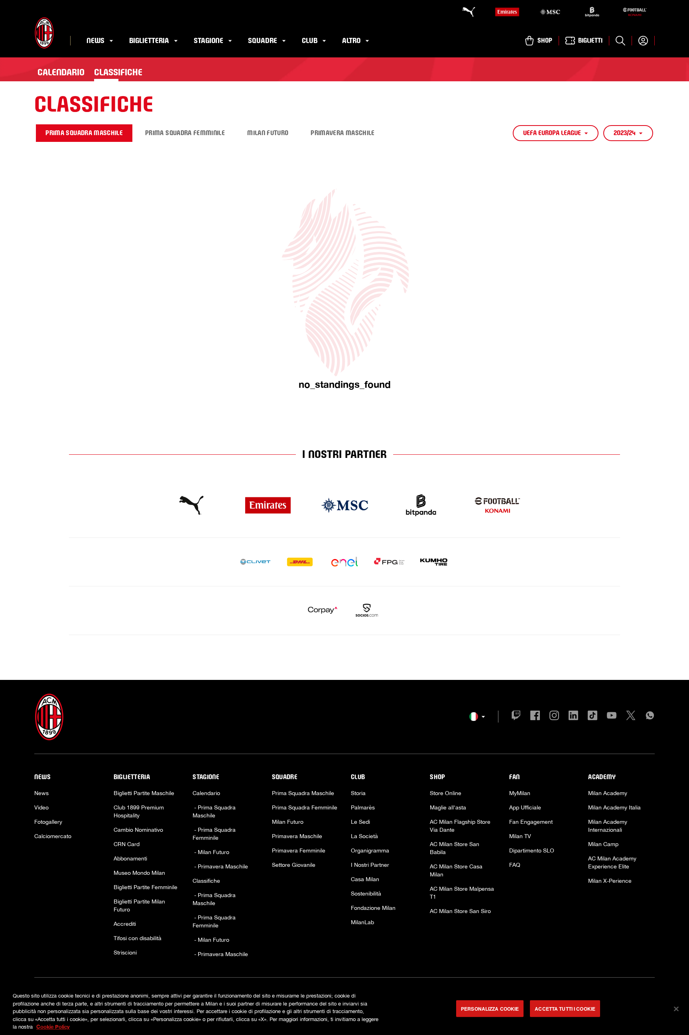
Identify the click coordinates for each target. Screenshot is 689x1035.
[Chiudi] (676, 1009)
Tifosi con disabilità (137, 938)
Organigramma (370, 850)
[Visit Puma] (191, 505)
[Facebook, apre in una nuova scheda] (535, 717)
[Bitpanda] (592, 12)
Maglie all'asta (448, 807)
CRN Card (127, 844)
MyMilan (519, 793)
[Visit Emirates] (268, 505)
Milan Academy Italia (614, 807)
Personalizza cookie (490, 1008)
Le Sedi (360, 822)
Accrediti (125, 924)
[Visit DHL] (300, 562)
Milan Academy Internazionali (607, 826)
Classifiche (206, 881)
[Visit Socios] (367, 611)
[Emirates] (507, 12)
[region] (344, 1009)
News (41, 793)
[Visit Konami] (498, 505)
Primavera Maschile (297, 836)
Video (41, 807)
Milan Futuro (287, 822)
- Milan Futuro (211, 852)
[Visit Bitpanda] (421, 505)
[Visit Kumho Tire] (434, 562)
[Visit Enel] (344, 562)
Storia (358, 793)
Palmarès (363, 807)
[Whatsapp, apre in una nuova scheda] (650, 717)
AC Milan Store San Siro (460, 911)
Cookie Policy (53, 1026)
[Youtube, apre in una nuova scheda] (611, 717)
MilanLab (362, 922)
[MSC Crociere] (550, 12)
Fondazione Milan (373, 908)
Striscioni (125, 952)
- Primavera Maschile (220, 866)
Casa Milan (365, 879)
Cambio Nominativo (138, 830)
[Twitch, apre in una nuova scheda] (516, 717)
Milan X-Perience (610, 881)
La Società (364, 836)
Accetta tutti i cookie (565, 1008)
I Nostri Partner (370, 865)
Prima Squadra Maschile (303, 793)
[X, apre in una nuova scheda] (631, 717)
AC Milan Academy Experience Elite (612, 862)
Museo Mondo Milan (139, 873)
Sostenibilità (366, 893)
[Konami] (635, 12)
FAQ (514, 865)
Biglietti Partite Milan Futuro (139, 905)
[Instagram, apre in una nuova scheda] (554, 717)
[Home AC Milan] (44, 33)
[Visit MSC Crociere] (344, 505)
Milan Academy (607, 793)
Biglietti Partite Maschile (144, 793)
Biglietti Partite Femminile (145, 887)
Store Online (445, 793)
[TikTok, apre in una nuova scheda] (592, 717)
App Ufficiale (525, 807)
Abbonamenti (130, 858)
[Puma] (465, 12)
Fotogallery (48, 822)
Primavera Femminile (298, 850)
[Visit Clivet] (255, 562)
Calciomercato (52, 836)
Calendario (206, 793)
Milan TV (520, 836)
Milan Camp (603, 844)
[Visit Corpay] (322, 611)
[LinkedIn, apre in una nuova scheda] (573, 717)
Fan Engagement (531, 822)
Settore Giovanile (293, 865)
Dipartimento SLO (531, 850)
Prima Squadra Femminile (304, 807)
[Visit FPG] (389, 562)
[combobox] (555, 133)
